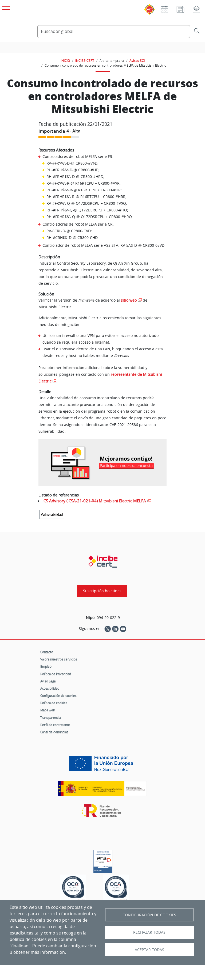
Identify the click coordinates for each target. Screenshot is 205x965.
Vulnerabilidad (52, 514)
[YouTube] (123, 628)
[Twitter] (107, 628)
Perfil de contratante (55, 725)
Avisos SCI (137, 60)
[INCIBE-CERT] (102, 561)
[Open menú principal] (5, 8)
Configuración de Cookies (149, 915)
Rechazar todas (149, 932)
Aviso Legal (48, 681)
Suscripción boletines (102, 590)
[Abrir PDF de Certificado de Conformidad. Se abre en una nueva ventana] (102, 860)
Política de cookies (53, 703)
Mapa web (47, 710)
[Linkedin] (115, 628)
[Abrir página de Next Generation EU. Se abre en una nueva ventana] (102, 765)
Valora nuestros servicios (58, 659)
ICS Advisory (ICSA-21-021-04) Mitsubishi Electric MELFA (94, 500)
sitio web (129, 300)
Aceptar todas (149, 949)
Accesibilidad (49, 688)
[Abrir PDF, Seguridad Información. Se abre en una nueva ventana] (73, 889)
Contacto (46, 652)
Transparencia (50, 717)
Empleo (46, 666)
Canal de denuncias (54, 732)
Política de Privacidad (55, 674)
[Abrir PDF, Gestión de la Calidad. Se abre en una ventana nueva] (116, 889)
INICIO (65, 60)
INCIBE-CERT (84, 60)
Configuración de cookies (58, 695)
